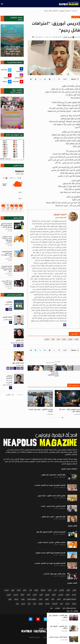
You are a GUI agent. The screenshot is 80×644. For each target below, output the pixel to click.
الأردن (74, 590)
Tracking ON (8, 158)
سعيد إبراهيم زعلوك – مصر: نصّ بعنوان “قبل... (69, 410)
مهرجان (57, 608)
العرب (41, 594)
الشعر (67, 594)
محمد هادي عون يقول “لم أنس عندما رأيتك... (7, 282)
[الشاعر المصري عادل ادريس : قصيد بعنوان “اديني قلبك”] (72, 508)
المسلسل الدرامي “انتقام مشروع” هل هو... (50, 532)
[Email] (30, 619)
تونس (64, 339)
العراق (47, 594)
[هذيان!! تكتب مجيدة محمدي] (73, 639)
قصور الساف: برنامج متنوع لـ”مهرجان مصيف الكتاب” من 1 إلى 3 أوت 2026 (12, 50)
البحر (55, 590)
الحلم (24, 590)
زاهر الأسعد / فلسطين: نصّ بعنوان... (52, 475)
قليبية (40, 603)
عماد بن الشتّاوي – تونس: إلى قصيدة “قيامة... (41, 410)
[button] (30, 404)
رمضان (74, 603)
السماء (6, 590)
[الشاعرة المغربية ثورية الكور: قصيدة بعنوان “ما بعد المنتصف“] (19, 254)
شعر (58, 339)
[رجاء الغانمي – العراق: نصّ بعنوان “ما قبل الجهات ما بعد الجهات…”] (73, 628)
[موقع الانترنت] (18, 368)
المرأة (22, 594)
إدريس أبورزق (67, 37)
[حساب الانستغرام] (15, 345)
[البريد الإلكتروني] (10, 309)
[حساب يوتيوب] (8, 368)
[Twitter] (45, 619)
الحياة (18, 590)
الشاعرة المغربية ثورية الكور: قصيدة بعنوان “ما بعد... (6, 254)
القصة (34, 594)
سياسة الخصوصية (34, 637)
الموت (58, 599)
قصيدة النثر (75, 17)
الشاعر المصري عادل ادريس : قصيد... (52, 506)
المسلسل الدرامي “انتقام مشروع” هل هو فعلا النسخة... (6, 225)
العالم (54, 594)
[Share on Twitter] (54, 79)
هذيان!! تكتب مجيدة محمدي (58, 637)
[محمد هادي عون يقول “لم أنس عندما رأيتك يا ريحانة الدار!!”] (19, 283)
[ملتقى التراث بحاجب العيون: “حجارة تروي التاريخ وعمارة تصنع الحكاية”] (72, 498)
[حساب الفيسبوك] (64, 325)
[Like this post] (64, 79)
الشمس (60, 594)
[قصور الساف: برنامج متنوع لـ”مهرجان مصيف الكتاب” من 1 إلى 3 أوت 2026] (12, 40)
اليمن (40, 599)
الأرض (68, 590)
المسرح (16, 594)
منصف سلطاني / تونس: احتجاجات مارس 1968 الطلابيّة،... (7, 239)
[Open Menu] (2, 4)
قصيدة (47, 339)
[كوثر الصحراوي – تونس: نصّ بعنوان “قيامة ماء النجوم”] (72, 519)
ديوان (10, 599)
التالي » (8, 394)
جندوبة (16, 599)
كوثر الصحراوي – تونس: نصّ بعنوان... (53, 517)
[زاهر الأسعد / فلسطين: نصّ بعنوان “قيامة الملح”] (72, 477)
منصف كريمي (7, 317)
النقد (52, 599)
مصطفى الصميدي (9, 376)
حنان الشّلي (20, 340)
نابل (51, 608)
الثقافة (43, 590)
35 (12, 394)
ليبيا (29, 603)
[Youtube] (38, 619)
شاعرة (67, 603)
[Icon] (72, 534)
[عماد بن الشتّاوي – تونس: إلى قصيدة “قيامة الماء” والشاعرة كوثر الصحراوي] (40, 398)
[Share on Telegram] (36, 79)
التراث (49, 590)
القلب (28, 594)
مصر (17, 603)
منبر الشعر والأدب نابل (69, 608)
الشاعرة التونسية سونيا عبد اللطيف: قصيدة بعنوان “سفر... (6, 268)
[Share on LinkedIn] (45, 79)
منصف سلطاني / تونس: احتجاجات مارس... (51, 542)
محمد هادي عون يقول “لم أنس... (54, 574)
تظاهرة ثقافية (31, 599)
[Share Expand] (31, 79)
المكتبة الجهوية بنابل (69, 599)
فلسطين (54, 603)
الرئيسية (74, 11)
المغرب (70, 339)
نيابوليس (9, 302)
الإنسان (61, 590)
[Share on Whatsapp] (40, 79)
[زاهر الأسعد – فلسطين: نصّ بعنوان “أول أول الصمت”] (73, 617)
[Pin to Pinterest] (50, 79)
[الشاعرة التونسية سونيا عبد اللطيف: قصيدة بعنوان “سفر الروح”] (19, 268)
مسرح (23, 603)
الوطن (46, 599)
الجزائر (36, 590)
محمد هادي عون (18, 363)
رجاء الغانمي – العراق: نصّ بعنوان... (58, 627)
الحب (30, 590)
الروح (12, 590)
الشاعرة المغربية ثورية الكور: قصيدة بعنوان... (50, 553)
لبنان (34, 603)
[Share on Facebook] (59, 79)
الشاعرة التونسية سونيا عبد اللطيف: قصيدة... (49, 485)
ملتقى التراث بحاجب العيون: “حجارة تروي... (51, 496)
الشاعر (76, 339)
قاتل (53, 339)
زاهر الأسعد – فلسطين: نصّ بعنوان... (58, 616)
